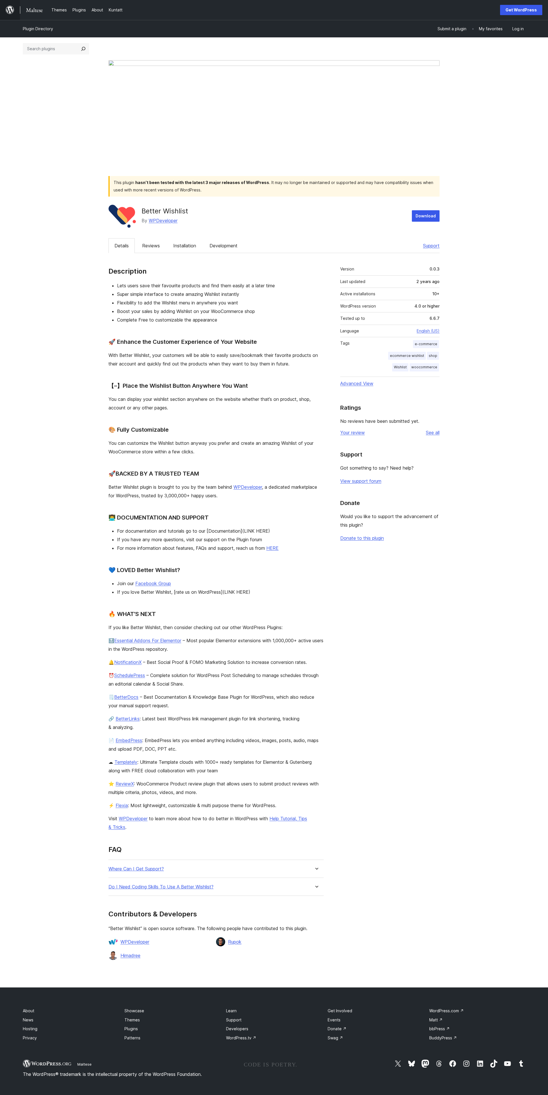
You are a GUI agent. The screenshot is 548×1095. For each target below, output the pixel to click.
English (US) (428, 330)
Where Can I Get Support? (136, 869)
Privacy (30, 1037)
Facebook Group (153, 583)
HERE (272, 548)
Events (334, 1019)
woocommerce (424, 367)
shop (433, 355)
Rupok (234, 942)
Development (223, 246)
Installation (184, 246)
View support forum (360, 481)
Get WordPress (521, 9)
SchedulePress (129, 675)
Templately (125, 762)
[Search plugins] (83, 48)
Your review (352, 432)
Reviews (151, 246)
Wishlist (400, 367)
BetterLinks (128, 719)
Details (121, 246)
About (28, 1010)
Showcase (134, 1010)
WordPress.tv (241, 1037)
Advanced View (356, 383)
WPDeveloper (163, 220)
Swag (335, 1037)
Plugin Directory (38, 28)
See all (433, 432)
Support (431, 246)
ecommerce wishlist (407, 355)
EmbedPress (129, 740)
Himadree (130, 955)
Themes (132, 1019)
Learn (231, 1010)
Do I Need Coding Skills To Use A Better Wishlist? (160, 887)
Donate (337, 1028)
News (28, 1019)
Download (426, 215)
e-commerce (426, 344)
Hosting (30, 1028)
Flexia (122, 805)
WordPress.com (446, 1010)
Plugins (131, 1028)
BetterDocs (126, 697)
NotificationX (128, 662)
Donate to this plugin (362, 538)
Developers (237, 1028)
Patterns (132, 1037)
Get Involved (340, 1010)
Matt (436, 1019)
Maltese (84, 1064)
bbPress (439, 1028)
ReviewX (125, 784)
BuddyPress (443, 1037)
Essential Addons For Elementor (147, 640)
